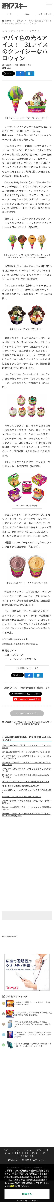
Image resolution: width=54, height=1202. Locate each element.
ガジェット (40, 1150)
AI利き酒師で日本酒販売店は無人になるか (20, 786)
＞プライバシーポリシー (27, 1201)
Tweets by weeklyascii (9, 936)
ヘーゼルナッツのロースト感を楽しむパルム (21, 797)
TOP (6, 1150)
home (8, 20)
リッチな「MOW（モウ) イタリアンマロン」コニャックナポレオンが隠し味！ (26, 815)
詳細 (12, 1186)
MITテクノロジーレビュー (35, 1160)
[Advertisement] (27, 844)
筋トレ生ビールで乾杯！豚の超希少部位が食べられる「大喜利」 (25, 776)
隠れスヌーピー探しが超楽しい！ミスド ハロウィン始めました (26, 746)
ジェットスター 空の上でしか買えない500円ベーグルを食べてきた (26, 763)
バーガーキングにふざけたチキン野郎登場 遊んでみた (25, 782)
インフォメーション (27, 1155)
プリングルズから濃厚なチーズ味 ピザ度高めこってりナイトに (26, 770)
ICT (45, 14)
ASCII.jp (14, 1160)
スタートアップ (27, 14)
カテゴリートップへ (28, 713)
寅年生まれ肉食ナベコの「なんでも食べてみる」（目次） (27, 752)
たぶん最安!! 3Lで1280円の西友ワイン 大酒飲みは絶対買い (26, 791)
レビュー (16, 1150)
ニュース (28, 1150)
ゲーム (7, 1153)
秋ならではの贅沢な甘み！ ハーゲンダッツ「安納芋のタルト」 (26, 808)
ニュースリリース (13, 654)
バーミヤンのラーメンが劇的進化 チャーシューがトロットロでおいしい (26, 757)
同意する (27, 1194)
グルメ (9, 14)
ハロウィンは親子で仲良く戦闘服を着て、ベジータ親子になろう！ (26, 802)
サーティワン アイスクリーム (20, 659)
